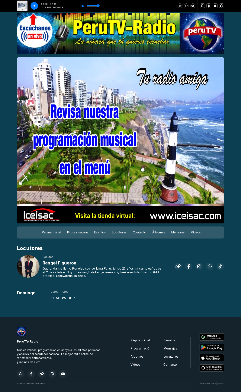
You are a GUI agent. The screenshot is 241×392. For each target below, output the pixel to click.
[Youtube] (192, 5)
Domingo (26, 293)
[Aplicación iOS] (215, 5)
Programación (77, 232)
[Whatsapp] (186, 5)
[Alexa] (221, 5)
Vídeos (196, 232)
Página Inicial (51, 232)
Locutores (119, 232)
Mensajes (178, 232)
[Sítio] (180, 5)
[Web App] (202, 5)
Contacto (139, 232)
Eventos (100, 232)
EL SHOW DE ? (63, 298)
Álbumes (158, 232)
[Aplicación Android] (208, 5)
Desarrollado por (206, 383)
